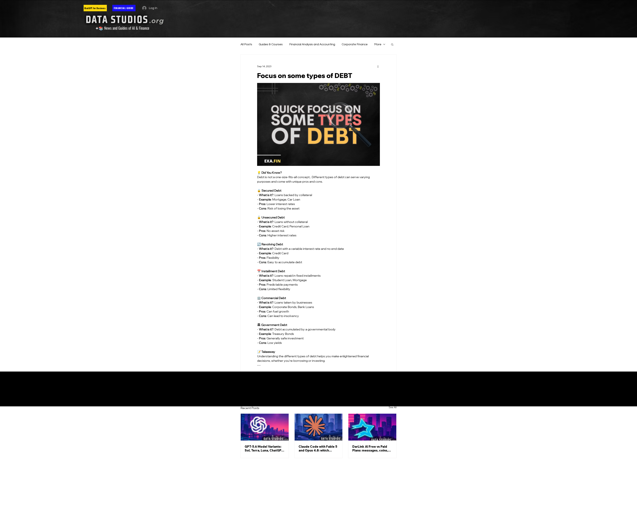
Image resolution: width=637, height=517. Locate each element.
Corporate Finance (355, 44)
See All (392, 407)
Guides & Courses (271, 44)
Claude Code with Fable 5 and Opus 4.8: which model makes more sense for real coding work (318, 448)
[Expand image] (318, 124)
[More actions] (378, 66)
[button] (392, 44)
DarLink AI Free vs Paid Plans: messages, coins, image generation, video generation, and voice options (370, 448)
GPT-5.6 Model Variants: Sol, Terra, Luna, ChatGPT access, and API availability (264, 448)
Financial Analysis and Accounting (312, 44)
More (377, 44)
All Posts (246, 44)
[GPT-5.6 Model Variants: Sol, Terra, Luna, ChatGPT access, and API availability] (265, 427)
